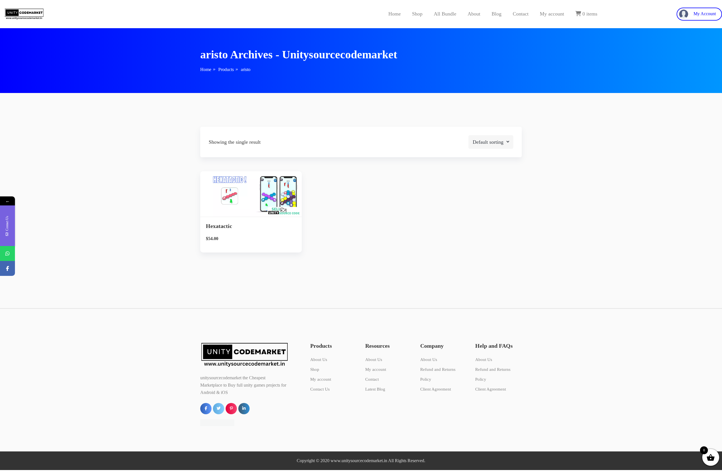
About (474, 14)
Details (255, 202)
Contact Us (320, 389)
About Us (318, 359)
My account (552, 14)
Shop (417, 14)
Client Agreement (435, 389)
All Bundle (445, 14)
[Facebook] (7, 268)
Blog (496, 14)
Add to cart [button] (251, 221)
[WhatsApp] (7, 253)
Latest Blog (375, 389)
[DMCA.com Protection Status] (217, 422)
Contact (521, 14)
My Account (704, 13)
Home (394, 14)
